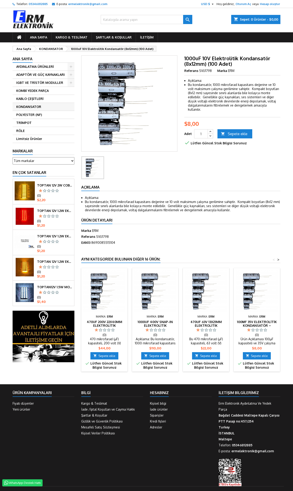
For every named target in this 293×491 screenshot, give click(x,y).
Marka (222, 71)
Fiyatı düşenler (23, 403)
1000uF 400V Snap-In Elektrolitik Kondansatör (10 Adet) (155, 325)
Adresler (156, 427)
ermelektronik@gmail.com (87, 4)
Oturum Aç (243, 4)
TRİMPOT (24, 123)
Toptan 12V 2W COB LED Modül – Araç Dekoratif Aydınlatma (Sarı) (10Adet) (54, 185)
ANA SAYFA (38, 37)
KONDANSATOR (28, 107)
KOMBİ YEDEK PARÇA (32, 91)
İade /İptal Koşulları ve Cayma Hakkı (108, 409)
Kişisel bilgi (158, 403)
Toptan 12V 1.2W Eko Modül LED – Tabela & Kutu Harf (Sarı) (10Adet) (54, 261)
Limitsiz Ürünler (29, 139)
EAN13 (85, 242)
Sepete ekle (234, 134)
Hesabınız (159, 392)
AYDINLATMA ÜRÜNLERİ (35, 67)
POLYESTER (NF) (29, 115)
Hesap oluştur (270, 4)
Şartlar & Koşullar (114, 37)
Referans (191, 71)
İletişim (147, 37)
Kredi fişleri (158, 421)
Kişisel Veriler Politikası (98, 433)
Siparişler (157, 415)
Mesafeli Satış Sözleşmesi (100, 427)
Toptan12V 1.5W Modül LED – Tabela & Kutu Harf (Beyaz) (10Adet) (54, 287)
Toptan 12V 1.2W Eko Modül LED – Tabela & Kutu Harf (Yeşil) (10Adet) (54, 236)
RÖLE (20, 131)
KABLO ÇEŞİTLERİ (29, 99)
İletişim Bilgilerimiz (239, 392)
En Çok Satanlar (29, 172)
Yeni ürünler (21, 409)
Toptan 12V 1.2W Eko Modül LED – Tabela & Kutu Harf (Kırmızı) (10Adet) (54, 211)
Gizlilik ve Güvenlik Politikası (102, 421)
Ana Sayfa (23, 59)
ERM (95, 231)
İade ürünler (159, 409)
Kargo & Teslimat (71, 37)
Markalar (23, 151)
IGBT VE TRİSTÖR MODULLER (39, 83)
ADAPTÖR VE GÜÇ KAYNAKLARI (40, 75)
